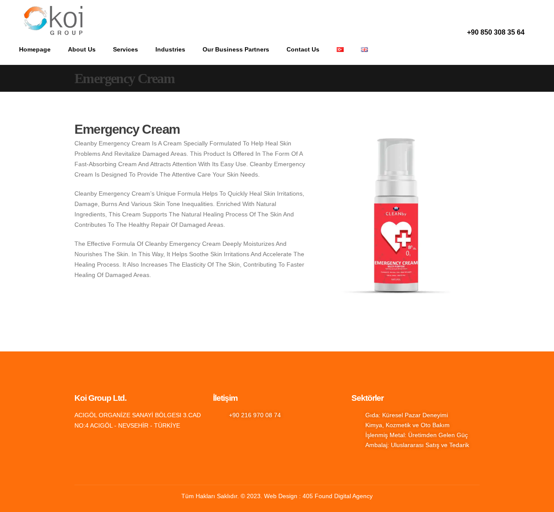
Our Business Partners (236, 49)
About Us (82, 49)
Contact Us (303, 49)
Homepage (35, 49)
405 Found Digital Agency (338, 496)
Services (125, 49)
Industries (170, 49)
